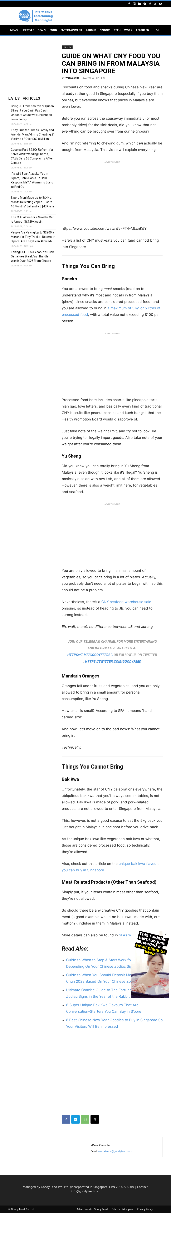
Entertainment (71, 30)
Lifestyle (27, 30)
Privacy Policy (145, 1209)
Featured (142, 30)
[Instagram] (134, 3)
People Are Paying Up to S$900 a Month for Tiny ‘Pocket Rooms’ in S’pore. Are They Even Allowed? (33, 237)
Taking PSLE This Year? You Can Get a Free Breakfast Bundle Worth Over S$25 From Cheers (32, 256)
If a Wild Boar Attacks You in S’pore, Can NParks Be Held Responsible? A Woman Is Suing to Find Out (32, 180)
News (14, 30)
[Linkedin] (139, 3)
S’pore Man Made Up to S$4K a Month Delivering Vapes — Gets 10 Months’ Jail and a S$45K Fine (32, 202)
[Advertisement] (112, 194)
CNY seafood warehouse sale (126, 602)
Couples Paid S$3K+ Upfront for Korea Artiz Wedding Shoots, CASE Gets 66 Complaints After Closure (32, 156)
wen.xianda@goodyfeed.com (115, 1151)
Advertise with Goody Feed (92, 1209)
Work (128, 30)
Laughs (91, 30)
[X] (155, 3)
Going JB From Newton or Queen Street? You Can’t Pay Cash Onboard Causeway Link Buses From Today (32, 112)
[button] (158, 30)
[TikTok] (150, 3)
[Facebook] (129, 3)
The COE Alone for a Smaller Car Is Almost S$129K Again (32, 219)
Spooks (105, 30)
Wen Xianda (72, 77)
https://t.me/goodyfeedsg (90, 655)
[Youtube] (160, 3)
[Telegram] (144, 3)
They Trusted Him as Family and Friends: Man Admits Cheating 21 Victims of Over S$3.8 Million (33, 134)
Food (53, 30)
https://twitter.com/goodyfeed (113, 662)
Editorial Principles (122, 1209)
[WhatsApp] (85, 1119)
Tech (117, 30)
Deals (42, 30)
